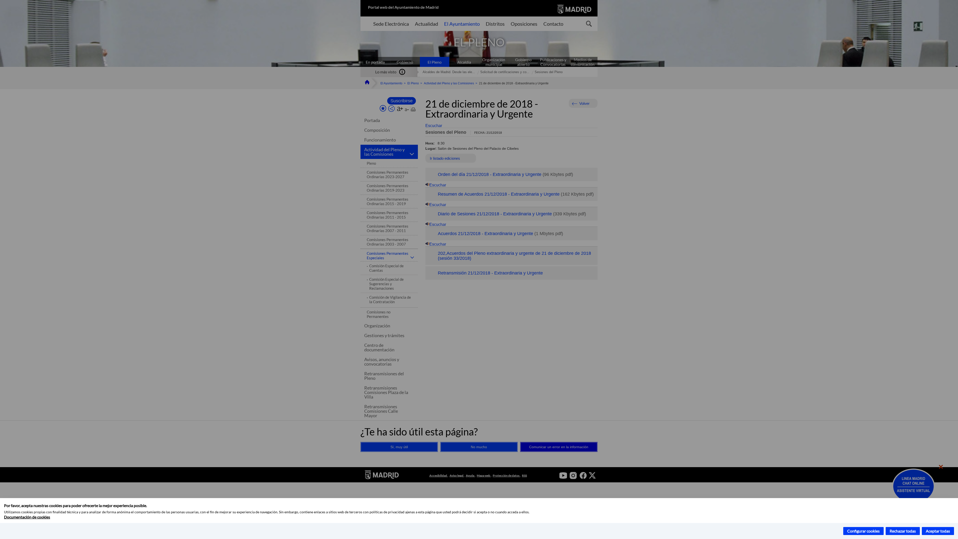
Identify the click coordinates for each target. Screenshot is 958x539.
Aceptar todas (938, 531)
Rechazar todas (903, 531)
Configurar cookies (863, 531)
